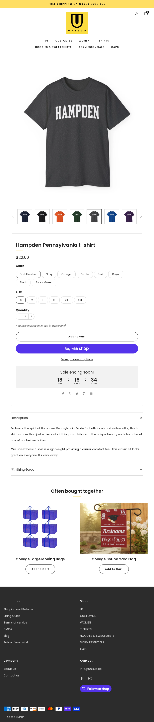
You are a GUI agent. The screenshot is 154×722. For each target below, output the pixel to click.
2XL (67, 300)
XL (54, 300)
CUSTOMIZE (63, 40)
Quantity (22, 310)
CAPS (115, 47)
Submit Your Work (16, 642)
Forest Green (44, 282)
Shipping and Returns (18, 609)
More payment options (77, 359)
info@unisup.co (91, 669)
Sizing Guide (12, 616)
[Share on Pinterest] (84, 394)
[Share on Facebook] (63, 394)
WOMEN (84, 40)
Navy (49, 274)
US (47, 40)
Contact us (11, 675)
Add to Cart (40, 569)
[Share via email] (91, 394)
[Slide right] (141, 216)
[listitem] (77, 4)
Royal (116, 274)
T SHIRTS (102, 40)
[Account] (137, 13)
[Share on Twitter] (77, 394)
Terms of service (15, 622)
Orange (66, 274)
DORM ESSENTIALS (91, 47)
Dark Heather (28, 274)
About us (10, 669)
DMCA (8, 629)
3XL (80, 300)
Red (100, 274)
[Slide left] (12, 216)
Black (23, 282)
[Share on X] (70, 394)
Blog (6, 636)
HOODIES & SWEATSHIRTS (53, 47)
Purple (85, 274)
